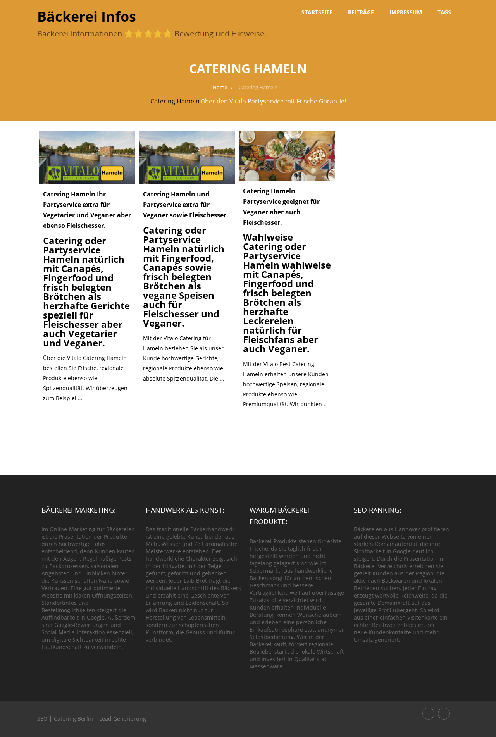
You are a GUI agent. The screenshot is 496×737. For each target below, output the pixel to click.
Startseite (316, 12)
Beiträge (361, 12)
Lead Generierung (122, 718)
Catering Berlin (73, 718)
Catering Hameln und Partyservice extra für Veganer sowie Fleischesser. (185, 204)
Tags (444, 12)
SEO (42, 718)
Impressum (405, 12)
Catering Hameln (175, 101)
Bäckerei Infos (86, 16)
